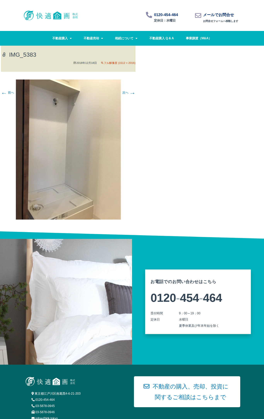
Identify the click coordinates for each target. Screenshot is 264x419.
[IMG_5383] (68, 149)
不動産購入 (60, 38)
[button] (187, 391)
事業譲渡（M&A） (199, 38)
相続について (124, 38)
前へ (7, 92)
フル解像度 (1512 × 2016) (119, 62)
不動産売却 (91, 38)
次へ (128, 92)
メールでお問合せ (218, 15)
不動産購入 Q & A (161, 38)
